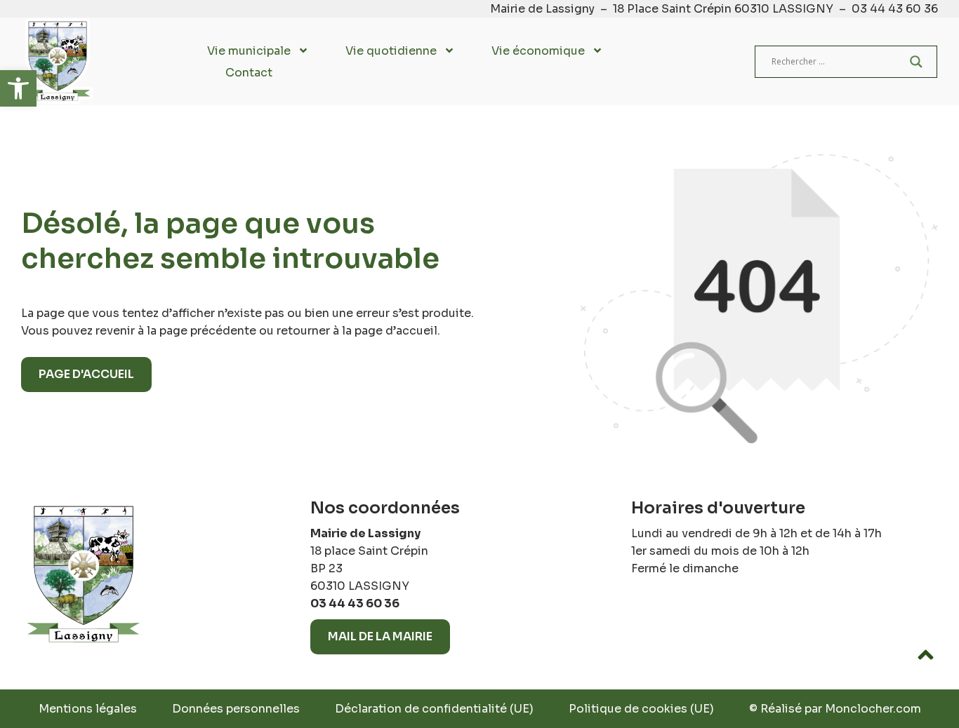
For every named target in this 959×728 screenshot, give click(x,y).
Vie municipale (249, 50)
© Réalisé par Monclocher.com (835, 708)
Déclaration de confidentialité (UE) (434, 708)
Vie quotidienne (391, 50)
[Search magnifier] (916, 62)
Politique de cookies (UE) (641, 708)
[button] (18, 88)
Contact (248, 72)
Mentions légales (88, 708)
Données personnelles (236, 708)
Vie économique (538, 50)
